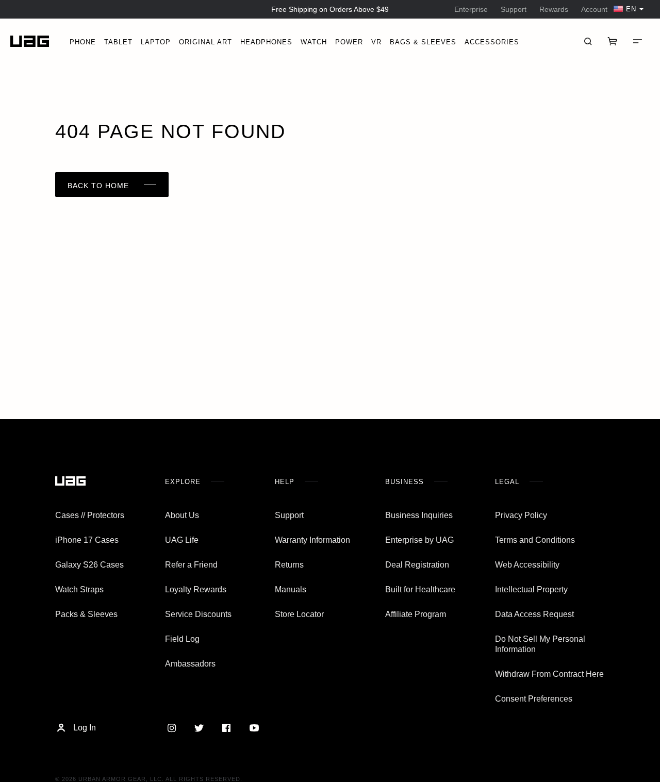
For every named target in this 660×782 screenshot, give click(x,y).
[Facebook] (226, 727)
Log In (84, 727)
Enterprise (471, 9)
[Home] (29, 41)
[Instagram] (171, 727)
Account (594, 9)
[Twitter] (198, 727)
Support (513, 9)
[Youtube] (254, 727)
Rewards (553, 9)
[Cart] (612, 41)
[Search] (587, 41)
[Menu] (637, 41)
